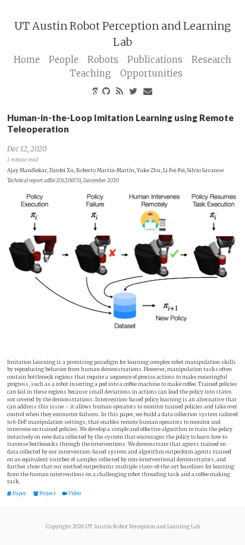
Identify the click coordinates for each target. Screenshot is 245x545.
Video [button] (74, 493)
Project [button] (47, 493)
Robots (102, 59)
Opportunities (151, 73)
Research (211, 59)
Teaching (90, 73)
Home (27, 59)
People (63, 59)
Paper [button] (19, 493)
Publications (155, 59)
